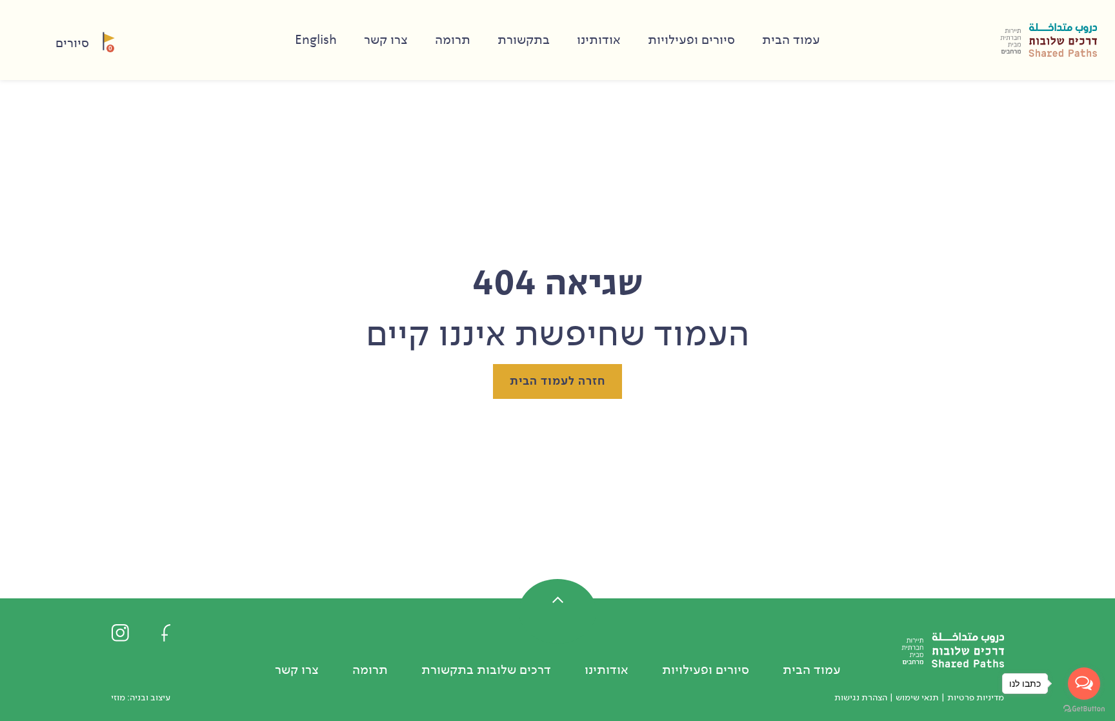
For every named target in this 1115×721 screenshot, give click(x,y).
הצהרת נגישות (860, 697)
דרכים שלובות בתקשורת (486, 669)
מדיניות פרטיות (975, 697)
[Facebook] (165, 632)
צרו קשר (386, 40)
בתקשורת (523, 40)
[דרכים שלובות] (1048, 40)
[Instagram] (120, 632)
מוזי (118, 697)
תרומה (452, 40)
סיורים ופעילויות (691, 40)
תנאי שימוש (917, 697)
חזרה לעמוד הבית (557, 381)
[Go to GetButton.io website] (1084, 708)
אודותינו (599, 40)
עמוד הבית (791, 40)
